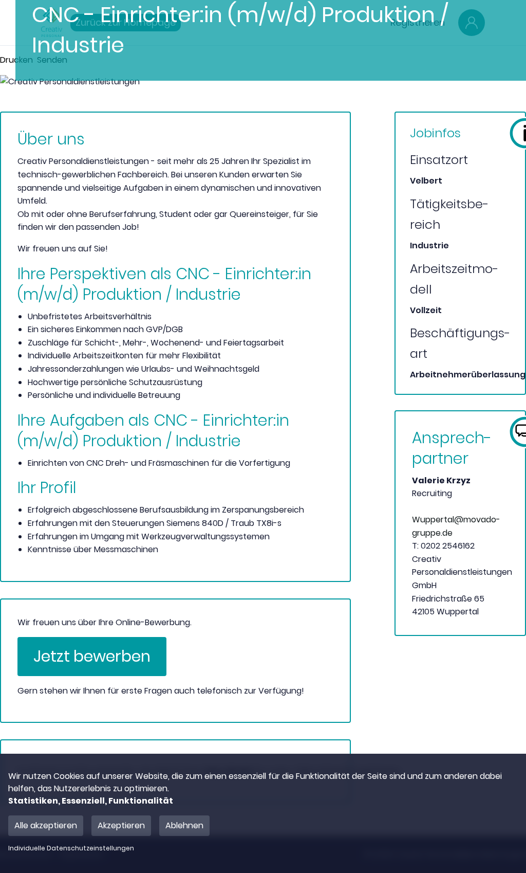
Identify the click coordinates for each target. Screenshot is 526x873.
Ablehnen (184, 825)
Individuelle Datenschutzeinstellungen (71, 848)
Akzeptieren (121, 825)
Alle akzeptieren (45, 825)
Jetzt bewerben (92, 656)
